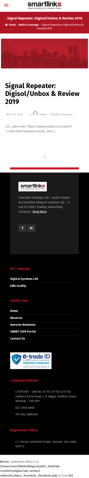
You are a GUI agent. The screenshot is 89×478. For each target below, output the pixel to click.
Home (14, 311)
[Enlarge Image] (44, 53)
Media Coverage (62, 114)
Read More (39, 211)
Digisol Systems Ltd (24, 279)
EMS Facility (18, 286)
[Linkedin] (31, 228)
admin (43, 114)
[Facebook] (22, 228)
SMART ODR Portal (23, 331)
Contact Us (17, 338)
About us (16, 318)
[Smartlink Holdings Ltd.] (44, 5)
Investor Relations (23, 325)
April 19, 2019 (14, 114)
